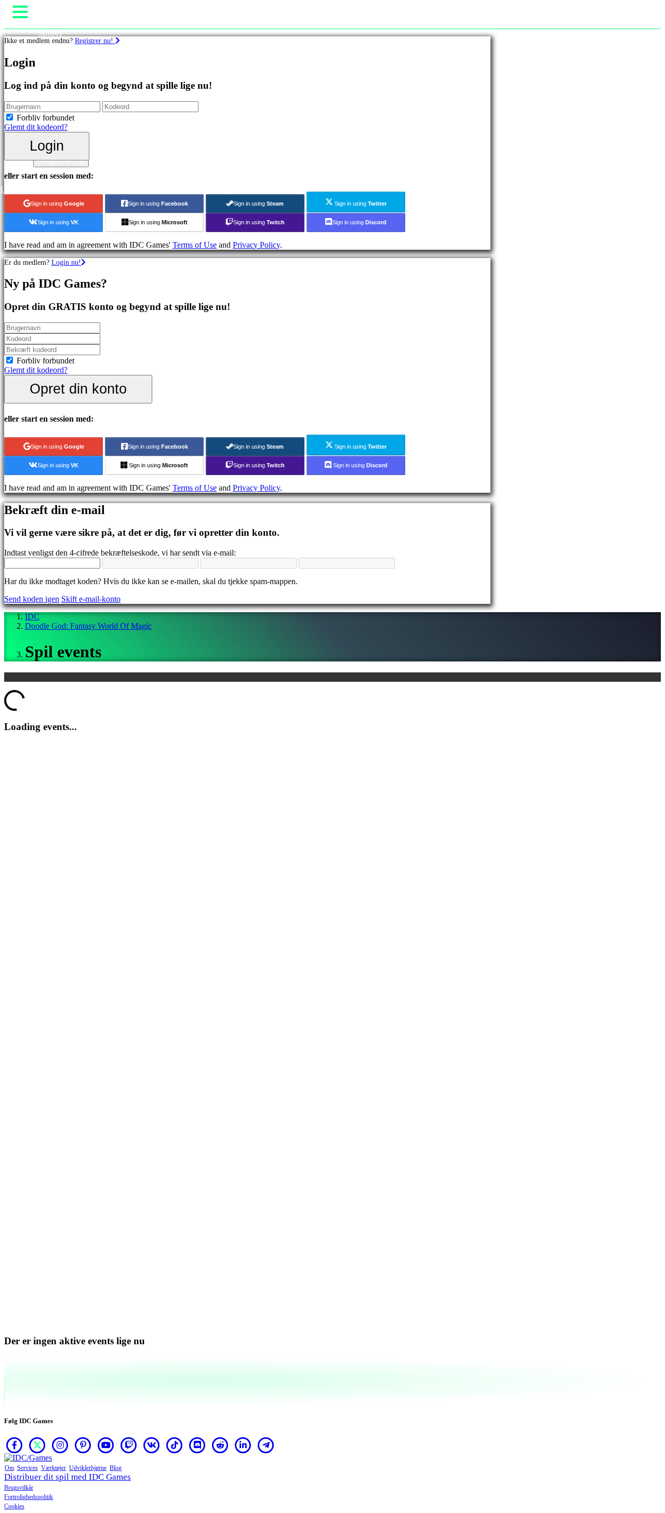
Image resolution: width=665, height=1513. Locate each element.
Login (47, 146)
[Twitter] (37, 1445)
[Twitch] (128, 1445)
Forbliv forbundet (45, 117)
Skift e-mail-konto (91, 599)
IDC (32, 616)
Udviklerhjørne (88, 1467)
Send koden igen (31, 599)
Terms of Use (194, 244)
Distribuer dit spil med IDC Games (67, 1477)
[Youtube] (106, 1445)
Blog (116, 1467)
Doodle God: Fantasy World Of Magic (88, 626)
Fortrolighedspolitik (28, 1497)
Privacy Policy (256, 244)
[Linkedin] (243, 1445)
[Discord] (197, 1445)
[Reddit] (220, 1445)
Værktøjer (53, 1467)
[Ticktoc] (174, 1445)
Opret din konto (78, 389)
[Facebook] (14, 1445)
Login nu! (66, 262)
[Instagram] (60, 1445)
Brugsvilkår (18, 1487)
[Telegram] (266, 1445)
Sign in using (57, 203)
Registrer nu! (95, 40)
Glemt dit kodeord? (36, 127)
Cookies (14, 1506)
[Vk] (151, 1445)
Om (9, 1467)
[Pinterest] (83, 1445)
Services (27, 1467)
